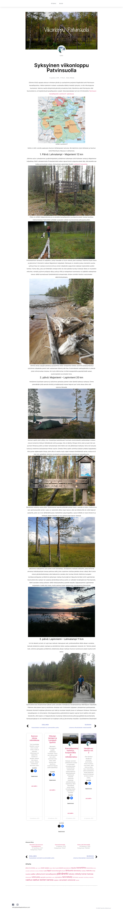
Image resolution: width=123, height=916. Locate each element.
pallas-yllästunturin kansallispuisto (43, 874)
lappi (49, 871)
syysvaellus (58, 877)
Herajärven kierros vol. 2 (88, 750)
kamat (61, 868)
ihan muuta (56, 868)
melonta (89, 871)
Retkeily (72, 77)
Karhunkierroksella (60, 844)
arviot (39, 868)
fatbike (50, 868)
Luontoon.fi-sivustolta (80, 164)
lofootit (63, 870)
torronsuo (75, 877)
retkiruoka (36, 877)
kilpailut (73, 868)
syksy (53, 877)
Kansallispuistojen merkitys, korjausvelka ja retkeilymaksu (72, 752)
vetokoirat (71, 880)
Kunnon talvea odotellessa (34, 738)
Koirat (67, 77)
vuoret (77, 880)
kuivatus (37, 870)
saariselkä (42, 877)
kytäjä (45, 870)
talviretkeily (67, 877)
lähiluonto (69, 871)
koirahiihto (81, 868)
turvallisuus (86, 877)
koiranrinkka (90, 868)
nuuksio (28, 874)
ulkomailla (91, 877)
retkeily (71, 874)
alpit (36, 868)
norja (93, 871)
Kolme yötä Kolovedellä (83, 844)
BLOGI (61, 3)
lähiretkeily (77, 871)
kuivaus (41, 870)
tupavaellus (80, 877)
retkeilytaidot (28, 877)
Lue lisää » (34, 786)
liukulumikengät (56, 871)
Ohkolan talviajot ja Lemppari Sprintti (52, 739)
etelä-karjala (45, 868)
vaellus (29, 880)
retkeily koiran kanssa (84, 874)
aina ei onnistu (30, 868)
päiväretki (62, 873)
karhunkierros (67, 868)
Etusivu (53, 3)
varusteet (63, 880)
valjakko (56, 880)
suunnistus (49, 877)
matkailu (83, 870)
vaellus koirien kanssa (42, 880)
